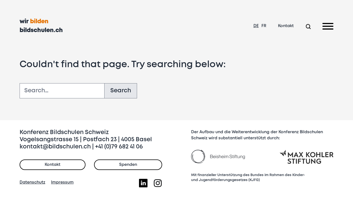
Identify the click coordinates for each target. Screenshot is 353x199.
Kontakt (286, 26)
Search (120, 90)
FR (263, 26)
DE (256, 26)
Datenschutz (32, 182)
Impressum (62, 182)
